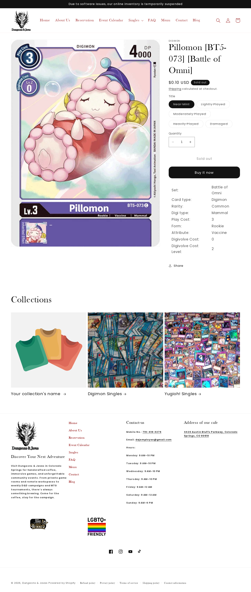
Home (73, 423)
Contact (74, 474)
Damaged (221, 124)
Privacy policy (107, 583)
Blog (72, 481)
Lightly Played (215, 105)
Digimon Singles (105, 394)
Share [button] (178, 265)
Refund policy (87, 583)
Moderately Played (192, 115)
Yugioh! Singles (181, 394)
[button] (135, 20)
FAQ (72, 459)
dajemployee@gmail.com (153, 439)
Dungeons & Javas (35, 583)
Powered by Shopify (62, 583)
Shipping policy (151, 583)
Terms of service (129, 583)
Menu (73, 467)
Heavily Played (188, 124)
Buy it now (204, 172)
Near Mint (183, 105)
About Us (75, 430)
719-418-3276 (152, 431)
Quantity (175, 133)
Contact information (175, 583)
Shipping (175, 89)
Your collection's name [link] (36, 394)
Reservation (77, 437)
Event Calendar (79, 445)
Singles (73, 452)
